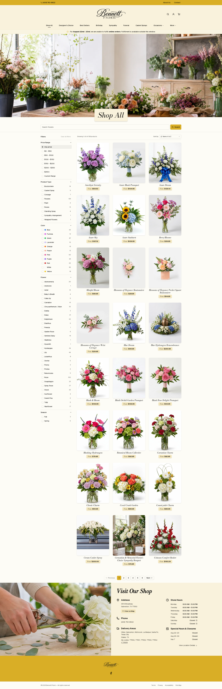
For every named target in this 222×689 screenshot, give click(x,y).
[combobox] (170, 136)
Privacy (160, 685)
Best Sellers (84, 25)
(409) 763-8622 (49, 3)
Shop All (49, 25)
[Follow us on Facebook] (111, 673)
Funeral (126, 25)
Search (177, 127)
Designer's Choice (66, 25)
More (172, 25)
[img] (196, 620)
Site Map (178, 685)
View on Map (129, 611)
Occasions (158, 25)
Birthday (99, 25)
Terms (153, 685)
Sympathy (113, 25)
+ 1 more (124, 642)
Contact (177, 3)
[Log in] (173, 14)
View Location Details (187, 645)
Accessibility (169, 685)
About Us (166, 3)
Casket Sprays (141, 25)
